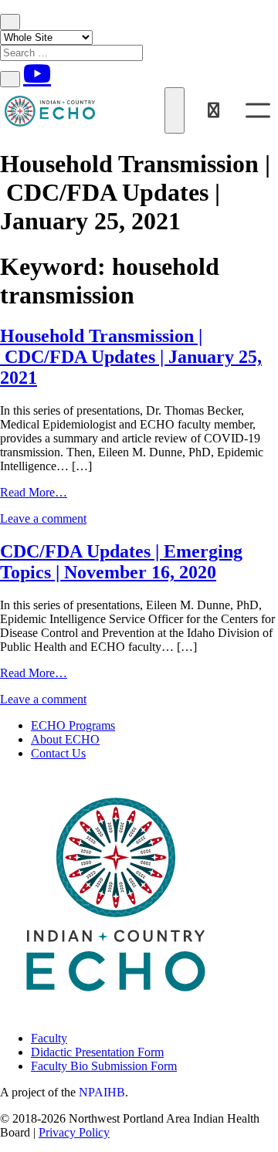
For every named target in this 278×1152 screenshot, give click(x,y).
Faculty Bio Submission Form (104, 1065)
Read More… (33, 492)
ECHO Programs (73, 725)
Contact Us (58, 753)
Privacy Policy (74, 1132)
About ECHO (65, 739)
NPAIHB (102, 1092)
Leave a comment (43, 518)
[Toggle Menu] (258, 110)
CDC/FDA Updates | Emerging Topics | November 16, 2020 (121, 561)
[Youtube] (37, 73)
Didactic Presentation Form (97, 1052)
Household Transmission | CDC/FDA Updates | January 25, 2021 (131, 357)
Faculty (49, 1038)
